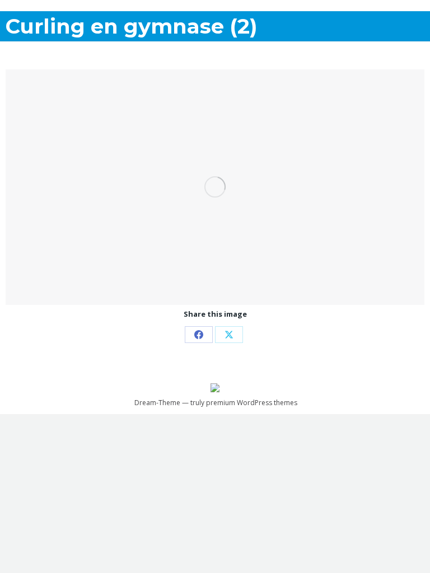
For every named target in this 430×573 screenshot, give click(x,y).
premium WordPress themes (251, 402)
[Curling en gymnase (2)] (215, 187)
